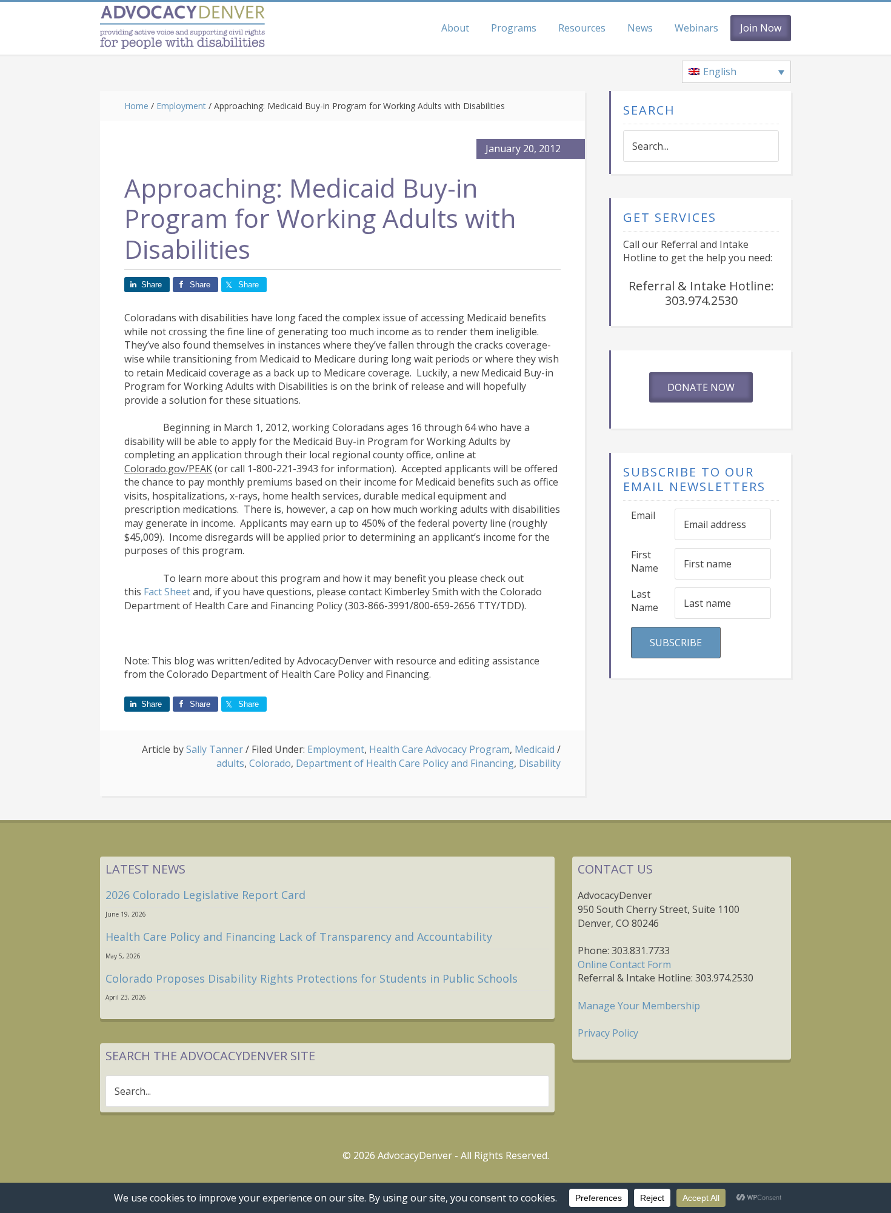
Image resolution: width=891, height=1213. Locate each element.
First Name (644, 561)
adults (230, 763)
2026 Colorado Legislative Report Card (205, 894)
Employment (335, 749)
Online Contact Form (624, 964)
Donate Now (701, 387)
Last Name (644, 601)
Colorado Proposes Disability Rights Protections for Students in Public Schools (311, 978)
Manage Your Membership (639, 1005)
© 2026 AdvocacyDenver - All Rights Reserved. (445, 1155)
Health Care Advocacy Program (439, 749)
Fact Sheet (167, 591)
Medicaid (535, 749)
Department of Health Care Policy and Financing (405, 763)
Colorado (270, 763)
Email (643, 515)
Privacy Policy (608, 1033)
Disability (540, 763)
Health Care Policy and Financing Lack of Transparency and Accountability (298, 936)
